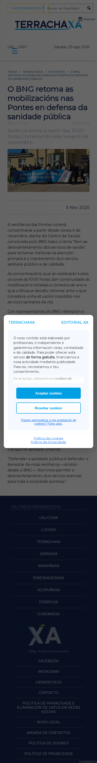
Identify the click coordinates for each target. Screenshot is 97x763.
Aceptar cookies (48, 393)
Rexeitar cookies (48, 408)
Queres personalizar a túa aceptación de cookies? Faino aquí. (48, 421)
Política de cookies (48, 438)
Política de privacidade (48, 442)
